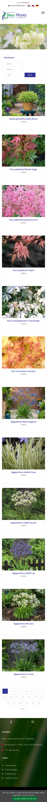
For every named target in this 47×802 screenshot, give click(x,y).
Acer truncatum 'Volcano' (23, 371)
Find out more (28, 795)
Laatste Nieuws (11, 778)
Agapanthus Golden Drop (23, 472)
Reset (30, 75)
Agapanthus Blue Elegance (23, 421)
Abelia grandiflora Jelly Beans (24, 118)
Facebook (11, 722)
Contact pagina (11, 769)
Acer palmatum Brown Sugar (23, 169)
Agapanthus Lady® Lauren (23, 522)
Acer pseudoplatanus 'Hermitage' (23, 320)
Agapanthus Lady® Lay (23, 573)
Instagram (32, 722)
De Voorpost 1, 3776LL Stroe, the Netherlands (23, 744)
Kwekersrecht (10, 774)
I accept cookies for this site (24, 798)
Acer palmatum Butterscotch (23, 219)
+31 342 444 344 (12, 750)
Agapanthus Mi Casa (23, 623)
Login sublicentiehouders (17, 5)
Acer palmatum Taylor (23, 270)
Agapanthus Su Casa (23, 674)
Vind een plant (11, 765)
